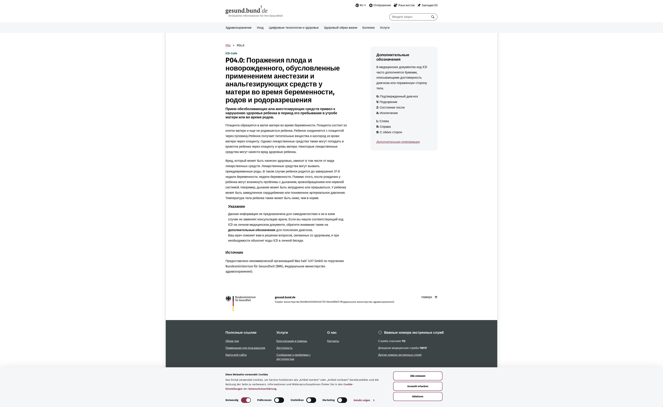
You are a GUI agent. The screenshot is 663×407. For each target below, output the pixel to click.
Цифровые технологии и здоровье (294, 28)
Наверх (427, 297)
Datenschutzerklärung (262, 388)
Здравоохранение (238, 28)
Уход (260, 28)
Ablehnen (417, 396)
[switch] (279, 400)
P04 (228, 45)
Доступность (284, 348)
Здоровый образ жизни (340, 28)
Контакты (333, 341)
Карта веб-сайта (236, 355)
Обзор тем (232, 341)
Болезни (368, 28)
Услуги (385, 28)
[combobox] (409, 17)
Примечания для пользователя (245, 348)
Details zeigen (362, 400)
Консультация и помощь (291, 341)
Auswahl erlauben (417, 386)
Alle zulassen (417, 375)
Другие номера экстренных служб (399, 355)
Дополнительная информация (398, 142)
